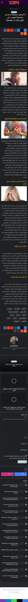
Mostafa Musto (14, 346)
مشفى (23, 321)
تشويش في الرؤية (13, 312)
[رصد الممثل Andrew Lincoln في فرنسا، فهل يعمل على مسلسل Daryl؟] (23, 532)
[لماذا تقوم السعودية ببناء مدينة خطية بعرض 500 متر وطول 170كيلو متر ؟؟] (23, 500)
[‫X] (14, 352)
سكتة (17, 315)
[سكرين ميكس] (14, 2)
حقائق (23, 315)
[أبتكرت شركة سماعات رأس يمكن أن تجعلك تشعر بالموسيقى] (23, 506)
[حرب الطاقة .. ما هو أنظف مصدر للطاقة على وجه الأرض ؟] (23, 519)
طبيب (14, 318)
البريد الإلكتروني (23, 443)
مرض (8, 318)
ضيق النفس (22, 318)
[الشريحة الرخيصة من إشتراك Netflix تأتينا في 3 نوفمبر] (23, 558)
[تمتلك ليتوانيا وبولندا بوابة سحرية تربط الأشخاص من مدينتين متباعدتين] (23, 513)
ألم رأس (9, 309)
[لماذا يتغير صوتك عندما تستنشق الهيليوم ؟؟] (23, 493)
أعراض (23, 309)
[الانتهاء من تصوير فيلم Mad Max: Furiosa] (23, 552)
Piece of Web (11, 592)
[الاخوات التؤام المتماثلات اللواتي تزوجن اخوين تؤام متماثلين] (23, 487)
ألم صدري (22, 312)
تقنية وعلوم (14, 12)
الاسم (25, 437)
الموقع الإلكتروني (23, 450)
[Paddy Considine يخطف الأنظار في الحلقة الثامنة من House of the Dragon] (23, 571)
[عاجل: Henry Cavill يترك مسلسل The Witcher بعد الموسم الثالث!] (23, 526)
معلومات (16, 321)
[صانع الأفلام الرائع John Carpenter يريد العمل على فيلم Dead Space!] (23, 565)
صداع (11, 315)
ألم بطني (16, 309)
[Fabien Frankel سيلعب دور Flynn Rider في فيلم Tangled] (23, 545)
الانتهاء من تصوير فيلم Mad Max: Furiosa (9, 549)
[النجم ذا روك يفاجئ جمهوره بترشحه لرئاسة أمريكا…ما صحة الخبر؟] (23, 539)
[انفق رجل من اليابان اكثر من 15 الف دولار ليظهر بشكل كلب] (23, 578)
